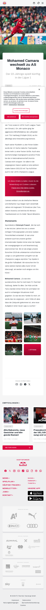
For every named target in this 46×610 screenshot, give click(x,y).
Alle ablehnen (11, 116)
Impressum (21, 104)
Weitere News (10, 447)
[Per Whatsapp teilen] (21, 384)
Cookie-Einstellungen (21, 110)
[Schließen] (39, 89)
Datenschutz (13, 104)
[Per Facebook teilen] (25, 384)
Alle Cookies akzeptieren (30, 116)
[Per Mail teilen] (16, 384)
